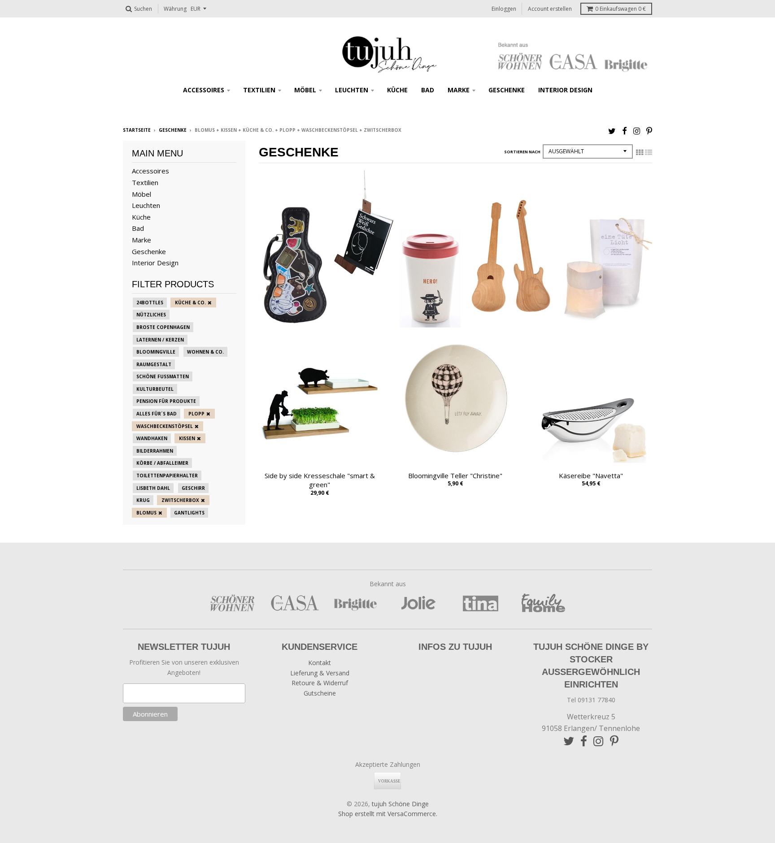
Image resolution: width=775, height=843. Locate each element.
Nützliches (151, 314)
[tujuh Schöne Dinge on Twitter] (612, 130)
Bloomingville (155, 352)
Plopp (196, 414)
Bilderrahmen (154, 451)
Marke (459, 90)
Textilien (259, 90)
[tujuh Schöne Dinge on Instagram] (636, 130)
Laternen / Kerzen (160, 340)
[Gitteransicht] (639, 152)
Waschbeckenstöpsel (164, 426)
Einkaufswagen (620, 9)
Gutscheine (320, 693)
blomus (146, 513)
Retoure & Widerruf (320, 683)
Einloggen (504, 9)
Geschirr (193, 488)
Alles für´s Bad (156, 414)
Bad (427, 90)
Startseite (137, 130)
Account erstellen (550, 9)
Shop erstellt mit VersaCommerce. (387, 813)
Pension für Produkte (166, 401)
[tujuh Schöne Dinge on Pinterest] (649, 130)
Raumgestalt (153, 364)
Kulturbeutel (155, 389)
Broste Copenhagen (163, 327)
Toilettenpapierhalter (167, 475)
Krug (143, 500)
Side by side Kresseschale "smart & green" (320, 480)
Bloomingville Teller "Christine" (455, 475)
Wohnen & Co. (205, 352)
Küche (397, 90)
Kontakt (319, 662)
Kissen (187, 438)
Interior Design (565, 90)
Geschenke (506, 90)
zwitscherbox (180, 500)
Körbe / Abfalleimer (162, 463)
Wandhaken (151, 438)
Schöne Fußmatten (162, 376)
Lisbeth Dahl (153, 488)
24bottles (149, 302)
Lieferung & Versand (319, 673)
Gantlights (189, 513)
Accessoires (203, 90)
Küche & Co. (190, 302)
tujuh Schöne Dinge (400, 804)
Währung (175, 9)
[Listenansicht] (648, 152)
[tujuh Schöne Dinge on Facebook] (624, 130)
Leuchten (351, 90)
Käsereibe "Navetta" (591, 475)
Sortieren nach (522, 152)
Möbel (305, 90)
